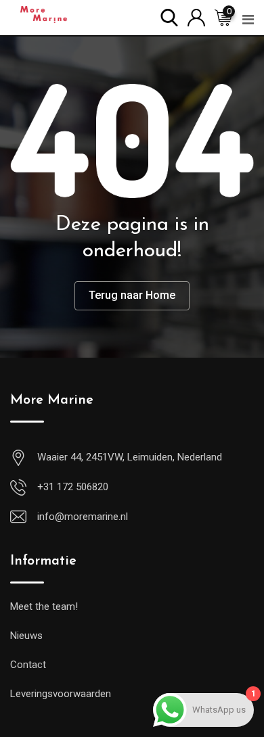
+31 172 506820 (72, 487)
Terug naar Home (132, 295)
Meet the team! (44, 606)
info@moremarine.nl (82, 516)
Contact (28, 665)
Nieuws (26, 635)
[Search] (169, 16)
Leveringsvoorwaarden (60, 694)
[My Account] (196, 16)
